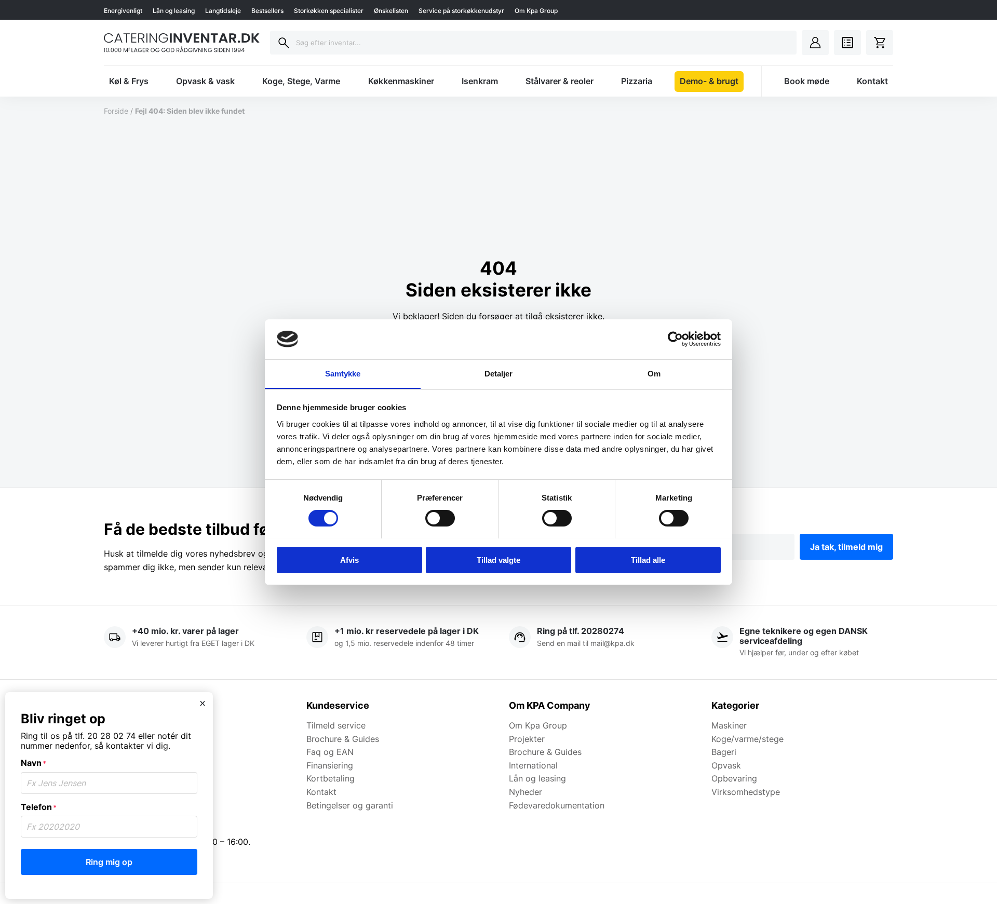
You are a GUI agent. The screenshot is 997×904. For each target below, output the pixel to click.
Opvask (726, 765)
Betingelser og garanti (349, 805)
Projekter (527, 739)
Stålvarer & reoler (560, 81)
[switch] (440, 518)
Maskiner (729, 725)
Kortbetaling (330, 778)
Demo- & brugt (709, 81)
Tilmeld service (336, 725)
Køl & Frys (129, 81)
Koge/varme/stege (747, 739)
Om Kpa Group (536, 11)
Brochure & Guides (342, 739)
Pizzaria (636, 81)
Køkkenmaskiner (401, 81)
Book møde (806, 81)
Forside (116, 110)
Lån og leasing (174, 11)
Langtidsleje (223, 11)
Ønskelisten (391, 11)
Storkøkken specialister (328, 11)
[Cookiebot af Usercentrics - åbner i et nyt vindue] (675, 339)
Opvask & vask (205, 81)
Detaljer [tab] (498, 373)
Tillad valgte (498, 559)
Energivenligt (123, 11)
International (533, 765)
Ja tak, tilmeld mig (846, 547)
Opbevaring (734, 778)
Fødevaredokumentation (556, 805)
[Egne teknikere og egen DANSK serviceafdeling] (802, 642)
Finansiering (329, 765)
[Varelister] (847, 42)
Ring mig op (109, 862)
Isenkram (480, 81)
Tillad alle (648, 559)
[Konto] (815, 42)
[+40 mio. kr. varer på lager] (195, 642)
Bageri (723, 752)
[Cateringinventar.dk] (182, 42)
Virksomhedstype (745, 792)
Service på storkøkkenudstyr (461, 11)
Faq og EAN (330, 752)
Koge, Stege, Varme (301, 81)
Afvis (349, 559)
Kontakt (872, 81)
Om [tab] (654, 373)
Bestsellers (267, 11)
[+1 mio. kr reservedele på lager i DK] (397, 642)
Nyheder (525, 792)
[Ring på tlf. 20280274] (600, 642)
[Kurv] (879, 42)
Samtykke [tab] (343, 373)
